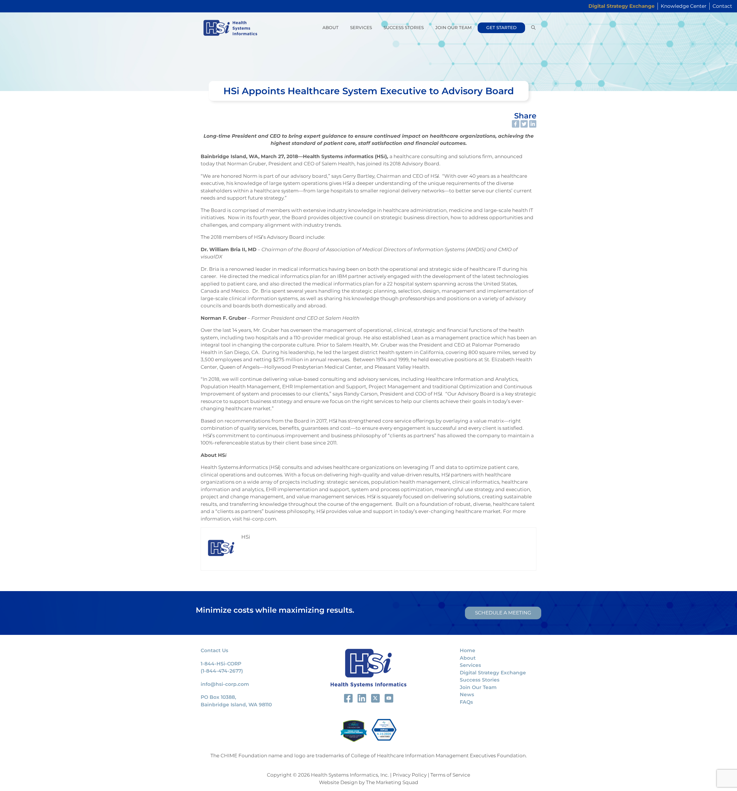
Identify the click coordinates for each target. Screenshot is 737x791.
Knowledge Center (683, 6)
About (330, 27)
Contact (722, 6)
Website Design (338, 782)
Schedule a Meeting (503, 613)
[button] (533, 27)
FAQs (466, 702)
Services (361, 27)
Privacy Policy (410, 775)
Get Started (501, 27)
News (467, 694)
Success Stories (403, 27)
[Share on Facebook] (515, 124)
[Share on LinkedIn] (533, 124)
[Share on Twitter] (524, 124)
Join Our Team (453, 27)
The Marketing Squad (392, 782)
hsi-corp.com (259, 519)
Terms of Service (450, 775)
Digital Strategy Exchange (493, 672)
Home (467, 650)
